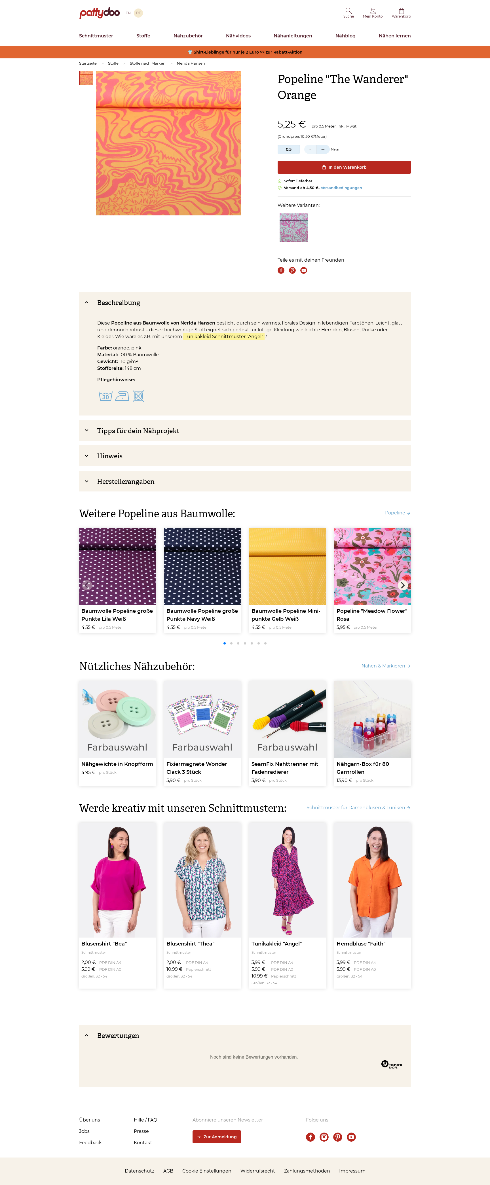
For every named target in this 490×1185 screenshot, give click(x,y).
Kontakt (143, 1142)
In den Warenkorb (348, 167)
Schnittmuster (96, 36)
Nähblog (345, 36)
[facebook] (310, 1137)
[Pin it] (292, 270)
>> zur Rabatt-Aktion (281, 52)
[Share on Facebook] (281, 270)
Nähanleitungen (293, 36)
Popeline (395, 513)
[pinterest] (337, 1137)
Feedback (90, 1142)
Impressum (352, 1171)
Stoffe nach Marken (148, 63)
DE (138, 13)
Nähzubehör (188, 36)
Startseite (88, 63)
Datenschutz (139, 1171)
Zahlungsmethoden (307, 1171)
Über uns (89, 1120)
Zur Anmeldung (220, 1136)
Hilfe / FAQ (145, 1120)
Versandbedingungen (341, 187)
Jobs (84, 1131)
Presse (141, 1131)
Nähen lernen (395, 36)
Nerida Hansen (191, 63)
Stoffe (143, 36)
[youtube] (351, 1137)
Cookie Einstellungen (206, 1171)
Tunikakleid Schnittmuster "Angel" (224, 336)
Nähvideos (238, 36)
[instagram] (324, 1137)
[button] (348, 13)
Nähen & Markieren (383, 666)
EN (128, 13)
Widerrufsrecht (257, 1171)
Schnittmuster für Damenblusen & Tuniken (356, 807)
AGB (168, 1171)
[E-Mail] (303, 270)
